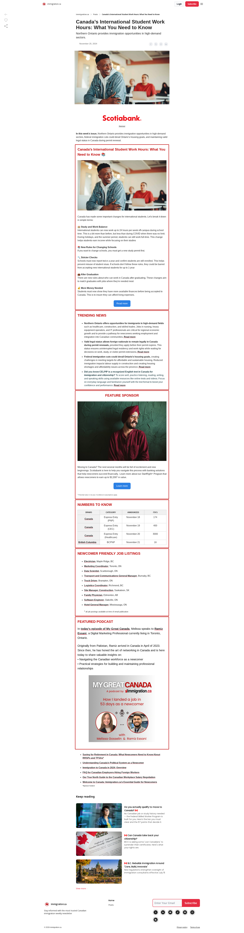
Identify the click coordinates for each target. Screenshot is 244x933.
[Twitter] (155, 912)
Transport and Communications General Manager (110, 576)
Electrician (89, 561)
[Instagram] (192, 912)
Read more (122, 303)
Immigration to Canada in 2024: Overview (104, 767)
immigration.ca (82, 14)
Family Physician (93, 595)
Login (179, 4)
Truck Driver (90, 580)
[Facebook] (185, 912)
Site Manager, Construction (98, 590)
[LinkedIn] (163, 912)
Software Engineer (94, 600)
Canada (89, 519)
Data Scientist (91, 571)
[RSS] (155, 920)
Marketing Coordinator (96, 566)
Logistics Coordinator (96, 585)
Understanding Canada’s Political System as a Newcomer (113, 763)
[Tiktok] (178, 912)
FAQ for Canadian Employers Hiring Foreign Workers (111, 772)
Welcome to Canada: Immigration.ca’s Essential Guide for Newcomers (120, 782)
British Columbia (87, 542)
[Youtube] (170, 912)
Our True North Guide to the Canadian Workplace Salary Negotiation (119, 777)
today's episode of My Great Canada (105, 628)
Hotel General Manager (96, 605)
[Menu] (201, 3)
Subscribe (192, 4)
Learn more (122, 486)
